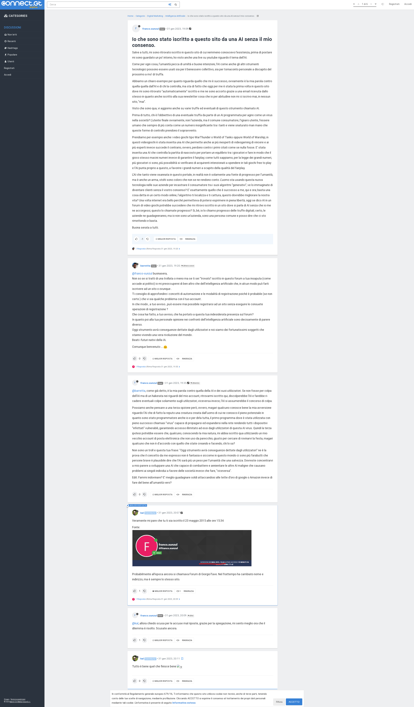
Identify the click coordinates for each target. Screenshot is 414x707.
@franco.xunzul (188, 266)
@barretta (195, 383)
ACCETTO (294, 702)
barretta (145, 265)
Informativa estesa (184, 702)
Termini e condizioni (18, 699)
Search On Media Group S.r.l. (20, 702)
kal (142, 512)
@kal (191, 615)
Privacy (6, 699)
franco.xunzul (150, 28)
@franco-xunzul (142, 273)
